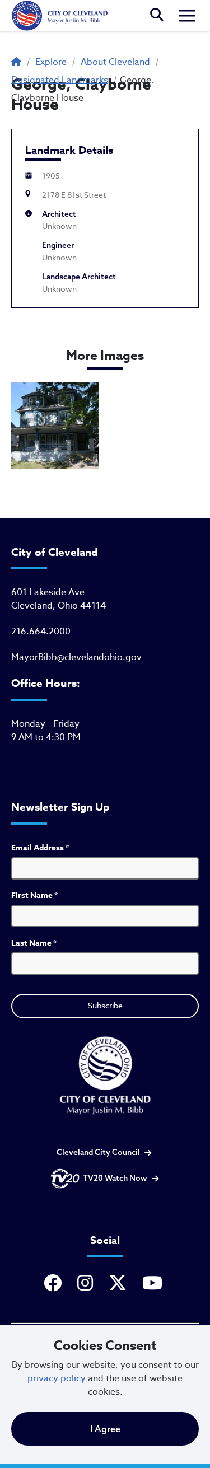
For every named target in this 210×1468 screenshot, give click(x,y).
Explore (51, 62)
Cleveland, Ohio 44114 (58, 606)
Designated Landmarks (59, 80)
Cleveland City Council (98, 1152)
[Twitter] (120, 1284)
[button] (157, 16)
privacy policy (56, 1378)
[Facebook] (55, 1284)
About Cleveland (115, 62)
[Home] (59, 15)
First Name (34, 895)
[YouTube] (154, 1284)
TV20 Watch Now (115, 1178)
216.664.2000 (41, 631)
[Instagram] (87, 1284)
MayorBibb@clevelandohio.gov (76, 657)
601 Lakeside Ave (48, 592)
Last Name (34, 943)
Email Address (40, 848)
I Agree (105, 1428)
